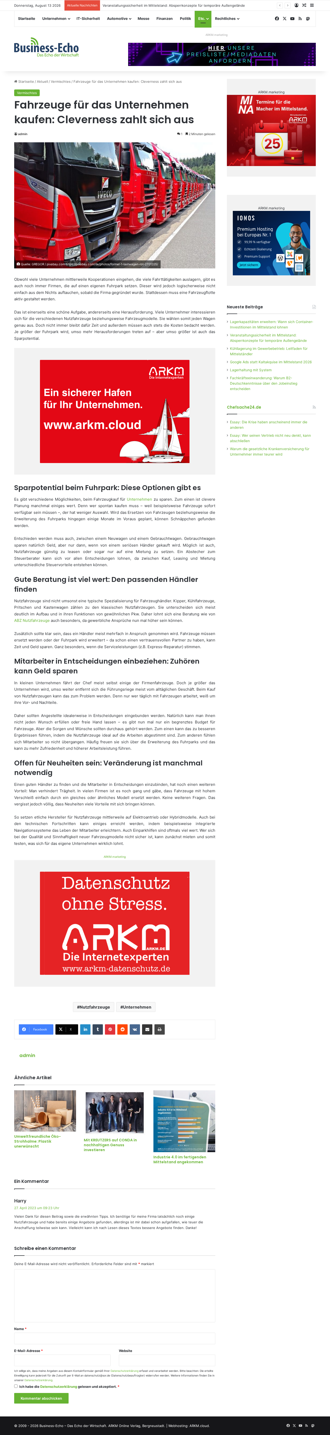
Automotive (117, 18)
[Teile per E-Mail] (147, 1029)
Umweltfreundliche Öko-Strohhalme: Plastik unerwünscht (37, 1141)
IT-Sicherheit (88, 18)
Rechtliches (225, 18)
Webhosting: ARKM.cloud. (189, 1426)
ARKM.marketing (216, 35)
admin (22, 134)
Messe (143, 18)
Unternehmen (54, 18)
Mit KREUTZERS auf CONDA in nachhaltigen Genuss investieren (110, 1144)
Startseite (26, 18)
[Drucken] (159, 1029)
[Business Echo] (46, 46)
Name (20, 1329)
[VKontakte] (135, 1029)
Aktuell (42, 81)
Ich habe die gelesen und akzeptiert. (69, 1386)
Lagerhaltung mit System (251, 370)
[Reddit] (122, 1029)
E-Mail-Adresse (28, 1351)
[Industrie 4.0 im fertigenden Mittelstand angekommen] (184, 1121)
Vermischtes (61, 81)
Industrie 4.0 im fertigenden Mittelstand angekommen (179, 1159)
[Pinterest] (110, 1029)
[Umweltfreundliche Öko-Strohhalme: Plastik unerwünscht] (45, 1111)
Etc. (201, 18)
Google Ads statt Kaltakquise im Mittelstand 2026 (271, 362)
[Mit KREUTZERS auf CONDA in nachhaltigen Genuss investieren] (115, 1112)
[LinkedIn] (85, 1029)
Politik (185, 18)
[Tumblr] (98, 1029)
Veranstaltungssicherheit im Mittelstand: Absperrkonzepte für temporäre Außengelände (174, 5)
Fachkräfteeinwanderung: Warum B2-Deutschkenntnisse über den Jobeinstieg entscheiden (263, 383)
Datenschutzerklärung (124, 1371)
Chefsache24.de (244, 407)
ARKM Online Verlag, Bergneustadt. (136, 1426)
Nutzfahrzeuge (95, 1007)
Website (125, 1351)
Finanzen (164, 18)
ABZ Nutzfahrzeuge (32, 620)
